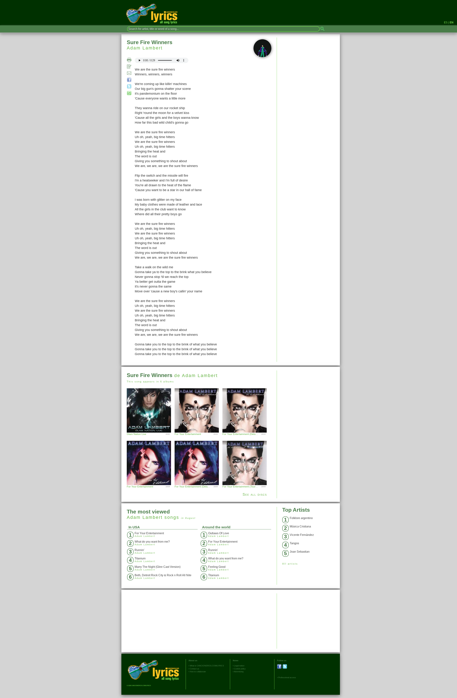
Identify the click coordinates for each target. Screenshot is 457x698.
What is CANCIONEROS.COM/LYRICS (207, 666)
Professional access (287, 677)
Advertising (238, 671)
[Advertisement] (308, 395)
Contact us (194, 669)
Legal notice (239, 666)
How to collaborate (198, 671)
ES (446, 22)
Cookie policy (240, 669)
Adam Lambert (145, 47)
